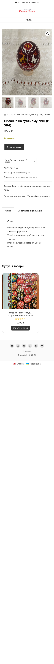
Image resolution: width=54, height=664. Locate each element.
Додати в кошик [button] (20, 328)
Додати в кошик (14, 147)
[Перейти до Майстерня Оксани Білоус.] (5, 115)
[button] (27, 20)
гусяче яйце (20, 177)
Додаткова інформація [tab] (30, 210)
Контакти (27, 351)
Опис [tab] (8, 210)
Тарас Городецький (22, 173)
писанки (29, 177)
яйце (35, 177)
